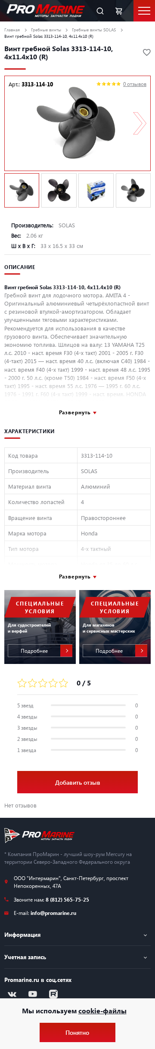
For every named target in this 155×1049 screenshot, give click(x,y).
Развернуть (75, 412)
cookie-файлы (102, 1010)
